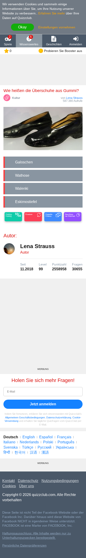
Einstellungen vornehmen (56, 27)
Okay (22, 27)
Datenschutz (28, 481)
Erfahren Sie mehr (51, 13)
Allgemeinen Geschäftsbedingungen (25, 417)
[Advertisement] (43, 325)
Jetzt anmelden (43, 404)
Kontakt (8, 481)
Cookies (9, 486)
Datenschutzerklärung (58, 417)
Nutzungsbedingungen (60, 481)
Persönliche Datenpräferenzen (24, 545)
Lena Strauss (74, 98)
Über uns (26, 486)
